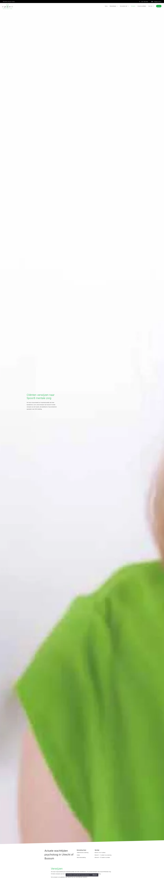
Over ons (150, 6)
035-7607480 (144, 1)
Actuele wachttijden (142, 6)
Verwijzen (133, 6)
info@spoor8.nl (157, 1)
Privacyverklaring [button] (85, 874)
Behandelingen (113, 6)
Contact (158, 6)
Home (106, 6)
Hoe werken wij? (123, 6)
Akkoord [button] (95, 874)
